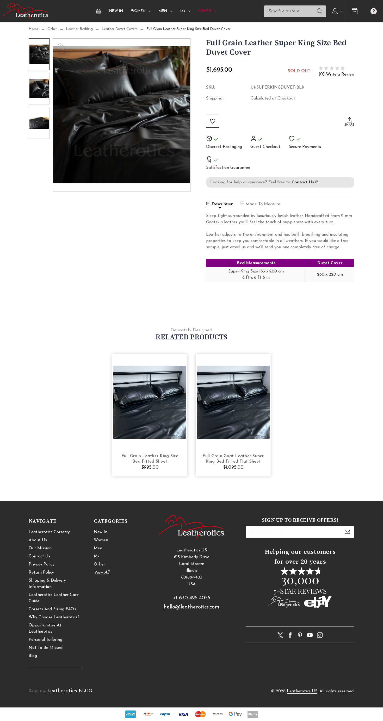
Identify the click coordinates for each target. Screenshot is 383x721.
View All (101, 572)
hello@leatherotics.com (191, 607)
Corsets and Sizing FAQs (52, 609)
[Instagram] (320, 635)
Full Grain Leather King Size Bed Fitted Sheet (149, 459)
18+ (182, 11)
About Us (38, 540)
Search (319, 11)
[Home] (98, 11)
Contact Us (39, 556)
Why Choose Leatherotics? (54, 617)
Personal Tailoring (45, 640)
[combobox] (295, 11)
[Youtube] (310, 635)
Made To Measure (262, 204)
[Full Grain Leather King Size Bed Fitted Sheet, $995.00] (149, 402)
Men (163, 11)
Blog (33, 656)
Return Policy (41, 572)
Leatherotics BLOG (69, 691)
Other (204, 11)
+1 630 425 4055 (191, 598)
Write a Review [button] (340, 74)
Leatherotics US (302, 691)
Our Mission (40, 548)
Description (222, 204)
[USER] (336, 11)
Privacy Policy (41, 564)
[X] (280, 635)
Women (138, 11)
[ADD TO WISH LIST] (212, 121)
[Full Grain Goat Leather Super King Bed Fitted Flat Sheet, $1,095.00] (233, 402)
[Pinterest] (300, 635)
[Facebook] (290, 635)
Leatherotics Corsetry (49, 532)
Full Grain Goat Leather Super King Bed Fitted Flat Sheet (233, 459)
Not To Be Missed (46, 648)
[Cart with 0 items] (354, 11)
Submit (347, 531)
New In (116, 11)
